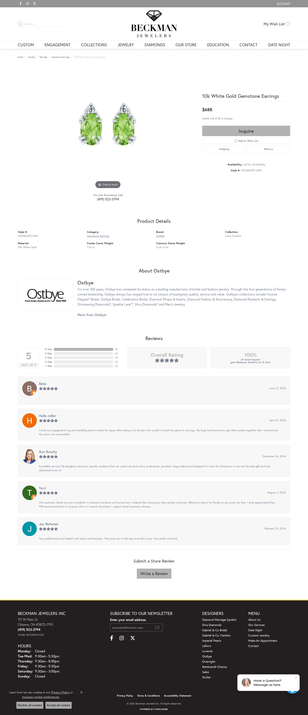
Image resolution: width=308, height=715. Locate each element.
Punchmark (161, 709)
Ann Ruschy (48, 451)
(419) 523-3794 (108, 199)
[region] (108, 127)
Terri (42, 488)
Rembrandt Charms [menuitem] (214, 667)
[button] (283, 3)
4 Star (48, 353)
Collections (94, 44)
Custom (26, 44)
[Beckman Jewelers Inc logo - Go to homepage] (154, 23)
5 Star (48, 349)
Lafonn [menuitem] (206, 646)
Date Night (279, 44)
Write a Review (154, 573)
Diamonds (155, 44)
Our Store (186, 44)
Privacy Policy (125, 695)
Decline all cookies (30, 705)
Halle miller (47, 415)
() (116, 349)
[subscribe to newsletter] (157, 627)
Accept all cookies (58, 705)
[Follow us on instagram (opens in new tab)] (27, 3)
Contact (248, 44)
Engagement (58, 44)
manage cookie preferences (40, 697)
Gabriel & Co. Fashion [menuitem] (216, 635)
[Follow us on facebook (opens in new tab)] (20, 3)
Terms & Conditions (148, 695)
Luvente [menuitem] (207, 651)
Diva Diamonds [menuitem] (212, 625)
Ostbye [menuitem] (207, 656)
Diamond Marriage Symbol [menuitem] (219, 620)
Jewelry (126, 44)
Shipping (224, 149)
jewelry (31, 57)
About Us (254, 620)
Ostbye (160, 236)
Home (20, 57)
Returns (268, 149)
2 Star (48, 361)
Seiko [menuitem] (205, 672)
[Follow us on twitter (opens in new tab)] (34, 3)
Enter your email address (128, 620)
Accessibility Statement (177, 695)
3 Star (48, 357)
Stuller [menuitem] (206, 677)
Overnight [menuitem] (208, 661)
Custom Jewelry (258, 635)
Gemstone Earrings (61, 57)
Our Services (256, 625)
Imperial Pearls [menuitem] (211, 641)
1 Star (48, 366)
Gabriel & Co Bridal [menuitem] (214, 630)
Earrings (43, 57)
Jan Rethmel (48, 524)
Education (218, 44)
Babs (42, 383)
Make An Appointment (262, 641)
